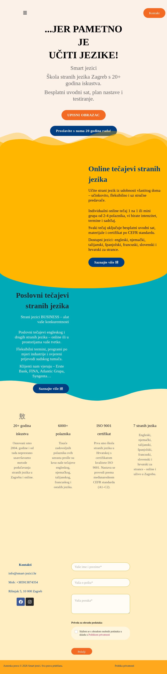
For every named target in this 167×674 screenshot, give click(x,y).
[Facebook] (21, 602)
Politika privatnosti (124, 665)
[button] (25, 13)
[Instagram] (30, 602)
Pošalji (82, 651)
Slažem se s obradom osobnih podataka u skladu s (100, 633)
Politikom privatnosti (99, 634)
